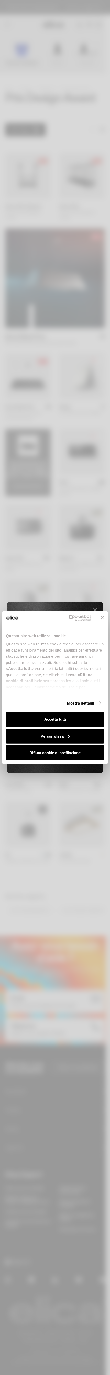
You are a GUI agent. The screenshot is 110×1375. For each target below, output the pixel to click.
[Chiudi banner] (102, 618)
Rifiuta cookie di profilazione (55, 753)
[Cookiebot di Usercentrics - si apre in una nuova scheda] (69, 617)
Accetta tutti (55, 719)
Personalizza (52, 736)
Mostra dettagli (80, 703)
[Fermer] (95, 610)
